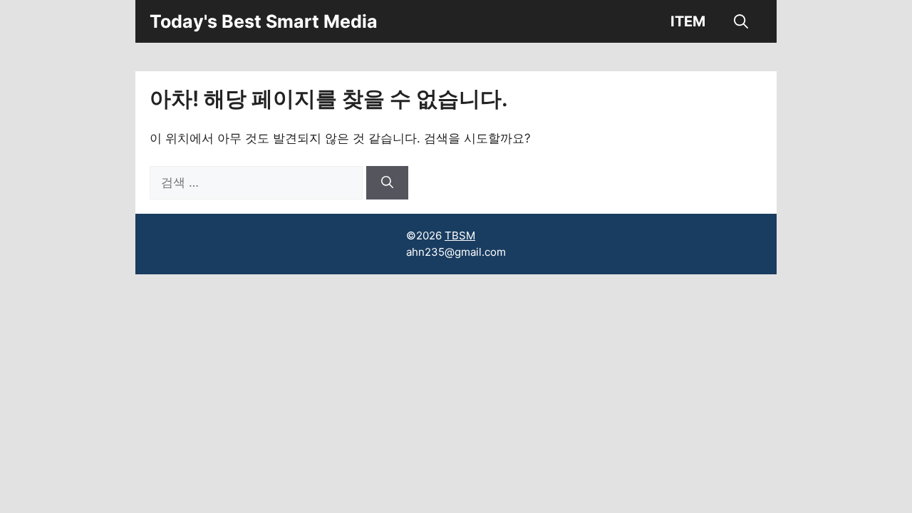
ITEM (687, 21)
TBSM (460, 235)
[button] (741, 21)
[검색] (387, 183)
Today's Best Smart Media (264, 21)
